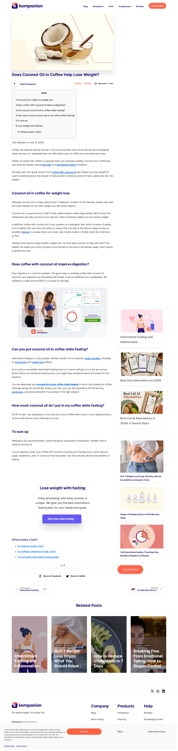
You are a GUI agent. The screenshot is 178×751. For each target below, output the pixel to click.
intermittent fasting (66, 164)
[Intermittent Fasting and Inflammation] (142, 321)
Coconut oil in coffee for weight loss (34, 100)
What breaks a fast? (29, 132)
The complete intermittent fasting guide (38, 557)
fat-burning (21, 362)
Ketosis (25, 232)
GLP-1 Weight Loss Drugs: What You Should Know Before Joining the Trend (67, 659)
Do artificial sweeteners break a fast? (36, 551)
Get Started (130, 569)
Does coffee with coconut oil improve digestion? (40, 105)
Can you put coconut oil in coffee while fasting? (40, 110)
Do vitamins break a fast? (30, 546)
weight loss (38, 362)
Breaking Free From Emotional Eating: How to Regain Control (148, 658)
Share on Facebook (52, 576)
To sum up (22, 120)
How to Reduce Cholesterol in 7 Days (108, 661)
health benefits (92, 358)
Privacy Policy (21, 746)
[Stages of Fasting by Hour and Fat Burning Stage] (141, 499)
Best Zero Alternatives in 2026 (140, 380)
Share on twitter (78, 576)
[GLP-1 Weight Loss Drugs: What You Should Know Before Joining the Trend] (141, 456)
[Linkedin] (163, 691)
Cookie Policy (9, 746)
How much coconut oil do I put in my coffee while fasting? (45, 115)
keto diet (46, 164)
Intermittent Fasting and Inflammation (27, 661)
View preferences (156, 731)
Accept (84, 731)
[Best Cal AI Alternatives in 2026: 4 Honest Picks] (142, 402)
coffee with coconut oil (64, 172)
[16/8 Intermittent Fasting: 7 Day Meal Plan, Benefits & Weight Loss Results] (141, 536)
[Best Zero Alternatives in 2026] (142, 364)
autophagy (17, 391)
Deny (120, 731)
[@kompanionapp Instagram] (158, 691)
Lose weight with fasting (29, 125)
